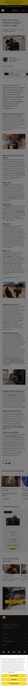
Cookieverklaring (11, 672)
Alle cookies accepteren (14, 683)
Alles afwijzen (14, 679)
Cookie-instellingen (14, 675)
